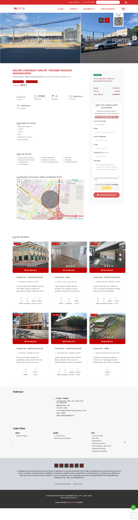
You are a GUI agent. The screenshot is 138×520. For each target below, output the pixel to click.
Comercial (16, 77)
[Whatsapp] (77, 466)
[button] (126, 2)
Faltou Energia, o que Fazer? (101, 446)
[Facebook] (56, 466)
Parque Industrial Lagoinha (33, 77)
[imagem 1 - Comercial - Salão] (107, 326)
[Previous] (16, 254)
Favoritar (19, 81)
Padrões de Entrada (99, 448)
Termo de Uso (78, 484)
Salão (21, 77)
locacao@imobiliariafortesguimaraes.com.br (71, 410)
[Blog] (72, 466)
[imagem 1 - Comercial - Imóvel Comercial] (31, 254)
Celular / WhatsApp (100, 136)
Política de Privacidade (63, 484)
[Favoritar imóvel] (46, 244)
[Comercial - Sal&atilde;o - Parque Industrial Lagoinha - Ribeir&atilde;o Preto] (23, 9)
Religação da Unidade (99, 451)
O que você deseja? (100, 121)
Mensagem (97, 161)
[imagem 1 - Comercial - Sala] (69, 254)
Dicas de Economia (98, 443)
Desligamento (97, 441)
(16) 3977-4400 (61, 408)
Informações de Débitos (62, 438)
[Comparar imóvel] (46, 247)
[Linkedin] (82, 466)
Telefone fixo (101, 152)
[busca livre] (118, 2)
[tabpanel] (69, 38)
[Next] (45, 254)
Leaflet (70, 218)
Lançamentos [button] (89, 9)
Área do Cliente (74, 2)
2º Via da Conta (59, 436)
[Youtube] (61, 466)
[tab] (101, 20)
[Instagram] (66, 466)
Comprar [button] (73, 9)
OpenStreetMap (79, 218)
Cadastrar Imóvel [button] (107, 9)
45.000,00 (116, 88)
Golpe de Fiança (21, 436)
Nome (95, 128)
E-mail (96, 144)
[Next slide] (134, 38)
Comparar (32, 81)
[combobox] (107, 124)
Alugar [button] (61, 9)
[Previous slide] (3, 38)
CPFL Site (95, 438)
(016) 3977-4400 (88, 2)
